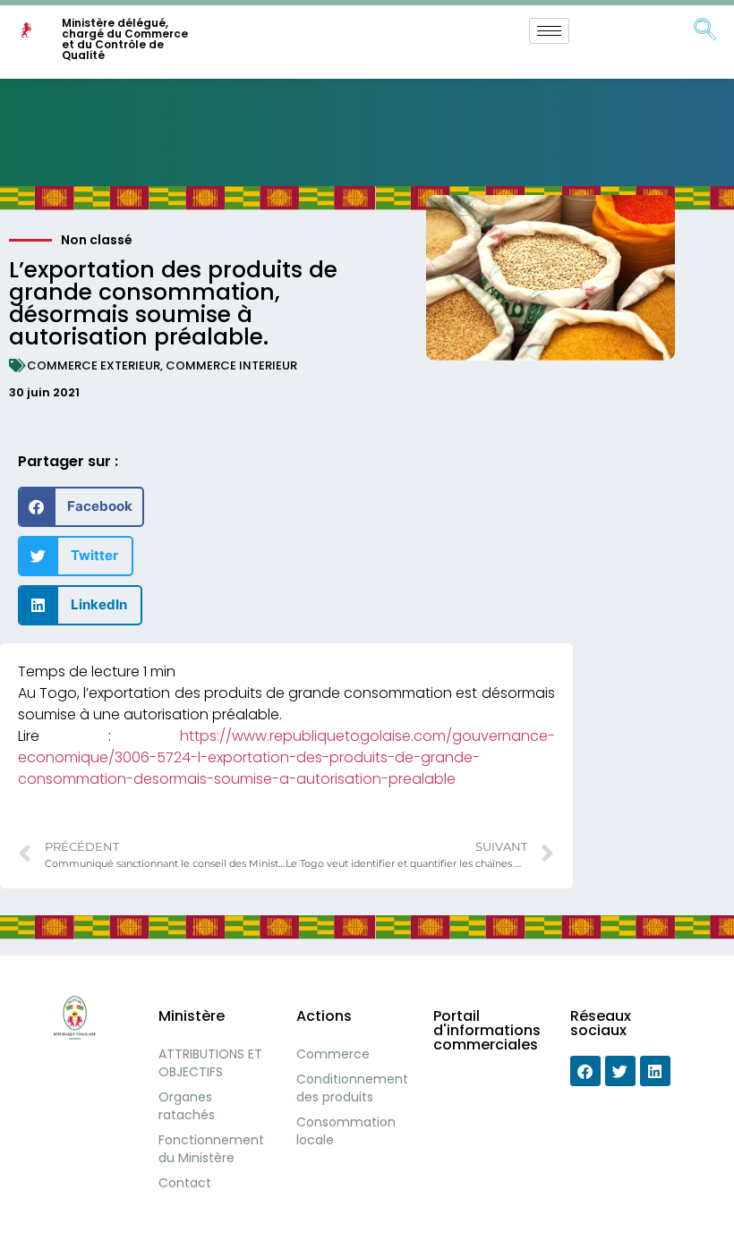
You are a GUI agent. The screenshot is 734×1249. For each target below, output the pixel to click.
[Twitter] (620, 1071)
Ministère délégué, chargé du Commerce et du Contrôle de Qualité (125, 39)
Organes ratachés (186, 1106)
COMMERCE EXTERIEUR (93, 365)
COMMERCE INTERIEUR (231, 365)
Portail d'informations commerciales (487, 1030)
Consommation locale (346, 1131)
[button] (81, 507)
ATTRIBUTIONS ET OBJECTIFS (210, 1063)
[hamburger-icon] (549, 31)
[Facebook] (585, 1071)
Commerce (333, 1054)
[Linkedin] (655, 1071)
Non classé (96, 240)
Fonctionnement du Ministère (211, 1149)
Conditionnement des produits (351, 1088)
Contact (184, 1183)
